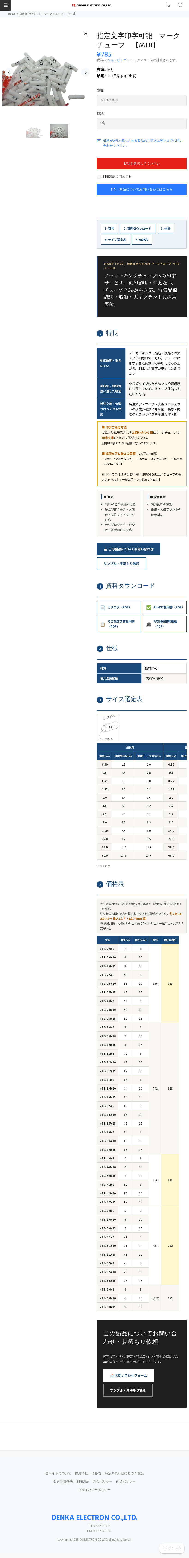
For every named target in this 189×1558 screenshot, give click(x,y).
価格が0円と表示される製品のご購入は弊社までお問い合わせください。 (143, 143)
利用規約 (83, 1481)
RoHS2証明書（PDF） (165, 607)
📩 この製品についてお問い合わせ (129, 549)
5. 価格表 (142, 240)
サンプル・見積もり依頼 (121, 563)
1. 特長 (109, 228)
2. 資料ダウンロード (137, 228)
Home (11, 14)
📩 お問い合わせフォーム (128, 1375)
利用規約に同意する (117, 176)
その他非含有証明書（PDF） (117, 624)
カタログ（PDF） (116, 607)
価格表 (96, 1473)
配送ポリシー (126, 1481)
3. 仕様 (165, 228)
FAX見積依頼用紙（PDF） (161, 624)
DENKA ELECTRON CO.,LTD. (95, 1518)
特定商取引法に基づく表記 (124, 1473)
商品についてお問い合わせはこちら (146, 189)
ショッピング (117, 60)
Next (85, 72)
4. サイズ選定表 (115, 240)
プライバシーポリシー (94, 1490)
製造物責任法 (63, 1481)
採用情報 (81, 1473)
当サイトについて (58, 1473)
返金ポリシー (102, 1481)
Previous (9, 72)
